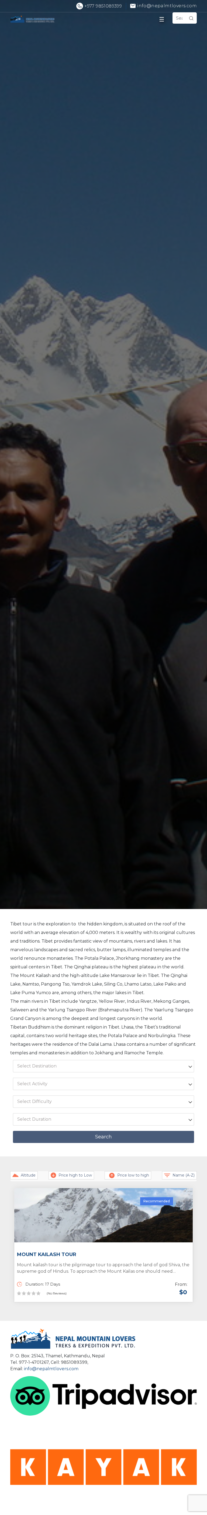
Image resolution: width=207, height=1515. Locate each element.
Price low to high (133, 1175)
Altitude (28, 1175)
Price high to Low (75, 1175)
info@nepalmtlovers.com (51, 1368)
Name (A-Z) (183, 1175)
